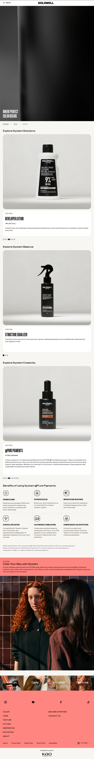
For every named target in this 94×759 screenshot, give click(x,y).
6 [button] (13, 239)
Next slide (89, 130)
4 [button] (9, 239)
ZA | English (84, 743)
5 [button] (11, 239)
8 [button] (16, 478)
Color (16, 124)
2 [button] (5, 239)
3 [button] (7, 239)
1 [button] (3, 239)
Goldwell (6, 124)
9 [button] (18, 478)
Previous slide (85, 130)
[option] (47, 63)
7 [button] (14, 239)
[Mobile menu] (4, 3)
